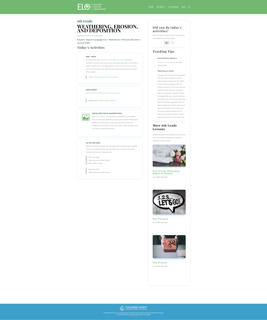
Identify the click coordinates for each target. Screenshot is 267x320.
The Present (160, 262)
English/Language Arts (96, 40)
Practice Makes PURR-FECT (107, 101)
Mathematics (114, 40)
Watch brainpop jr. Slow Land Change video (103, 77)
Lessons (160, 7)
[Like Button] (166, 42)
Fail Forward (160, 218)
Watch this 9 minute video (100, 117)
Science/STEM (83, 43)
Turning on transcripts (165, 62)
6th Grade (85, 21)
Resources (174, 7)
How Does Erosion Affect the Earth (111, 60)
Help (183, 7)
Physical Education (131, 40)
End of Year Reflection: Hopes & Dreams (167, 172)
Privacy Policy (133, 316)
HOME (151, 7)
